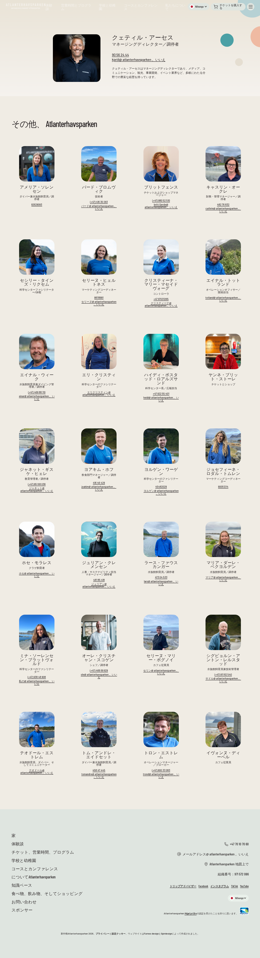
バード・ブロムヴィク (99, 189)
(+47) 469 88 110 (36, 392)
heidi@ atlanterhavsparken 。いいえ (161, 398)
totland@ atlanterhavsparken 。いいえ (223, 298)
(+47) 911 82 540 (223, 674)
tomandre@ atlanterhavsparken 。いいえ (99, 775)
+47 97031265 (161, 299)
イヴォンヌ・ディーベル (223, 755)
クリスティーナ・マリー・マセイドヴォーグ (161, 284)
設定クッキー (119, 933)
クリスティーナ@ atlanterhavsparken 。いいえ (161, 304)
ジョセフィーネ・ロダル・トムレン (223, 471)
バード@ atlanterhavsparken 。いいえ (99, 207)
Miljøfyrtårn (191, 913)
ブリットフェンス (161, 187)
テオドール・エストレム (37, 755)
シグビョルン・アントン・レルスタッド (223, 660)
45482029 (161, 486)
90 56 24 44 (120, 54)
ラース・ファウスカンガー (161, 565)
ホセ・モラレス (36, 563)
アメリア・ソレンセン (37, 189)
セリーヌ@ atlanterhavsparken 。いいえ (98, 302)
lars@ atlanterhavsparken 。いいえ (161, 582)
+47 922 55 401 (161, 393)
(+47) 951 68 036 (37, 484)
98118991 (98, 297)
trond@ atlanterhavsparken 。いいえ (161, 775)
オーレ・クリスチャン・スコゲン (99, 658)
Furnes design (151, 933)
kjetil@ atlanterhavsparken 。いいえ (138, 59)
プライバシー (102, 933)
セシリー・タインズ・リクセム (37, 282)
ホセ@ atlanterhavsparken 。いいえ (36, 574)
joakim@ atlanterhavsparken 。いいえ (99, 487)
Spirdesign (166, 933)
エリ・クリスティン (99, 377)
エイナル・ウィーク (37, 377)
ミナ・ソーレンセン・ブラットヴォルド (37, 660)
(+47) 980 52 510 (161, 200)
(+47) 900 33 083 (161, 770)
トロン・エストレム (161, 755)
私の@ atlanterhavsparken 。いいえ (36, 682)
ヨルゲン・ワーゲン (161, 471)
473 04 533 (161, 577)
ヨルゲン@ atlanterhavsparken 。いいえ (161, 492)
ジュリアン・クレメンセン (99, 565)
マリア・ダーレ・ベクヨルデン (223, 565)
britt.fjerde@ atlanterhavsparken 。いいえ (161, 205)
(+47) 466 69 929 (99, 670)
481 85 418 (99, 580)
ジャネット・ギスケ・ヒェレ (37, 471)
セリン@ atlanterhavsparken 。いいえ (161, 671)
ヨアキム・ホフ (99, 469)
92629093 (36, 204)
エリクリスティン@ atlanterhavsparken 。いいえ (98, 393)
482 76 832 (223, 204)
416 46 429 (99, 482)
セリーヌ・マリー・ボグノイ (161, 658)
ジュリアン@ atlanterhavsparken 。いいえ (98, 585)
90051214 (223, 486)
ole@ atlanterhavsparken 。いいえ (99, 675)
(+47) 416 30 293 (99, 202)
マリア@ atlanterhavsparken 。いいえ (223, 578)
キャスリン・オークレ (223, 189)
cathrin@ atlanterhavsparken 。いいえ (223, 209)
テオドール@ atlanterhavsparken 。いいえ (36, 771)
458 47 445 (99, 770)
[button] (198, 6)
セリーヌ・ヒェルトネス (99, 282)
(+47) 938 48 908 (37, 677)
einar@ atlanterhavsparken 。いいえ (37, 397)
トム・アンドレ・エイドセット (99, 755)
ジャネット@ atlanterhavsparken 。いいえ (36, 489)
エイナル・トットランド (223, 282)
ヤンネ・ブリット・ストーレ (223, 377)
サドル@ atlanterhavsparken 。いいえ (223, 679)
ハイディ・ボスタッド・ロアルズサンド (161, 379)
